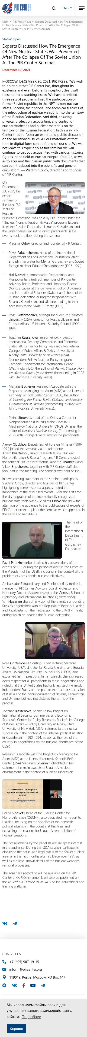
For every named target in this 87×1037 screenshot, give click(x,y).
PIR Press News (22, 21)
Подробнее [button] (31, 1017)
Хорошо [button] (16, 1029)
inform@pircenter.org (25, 969)
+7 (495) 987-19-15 (24, 962)
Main (5, 21)
